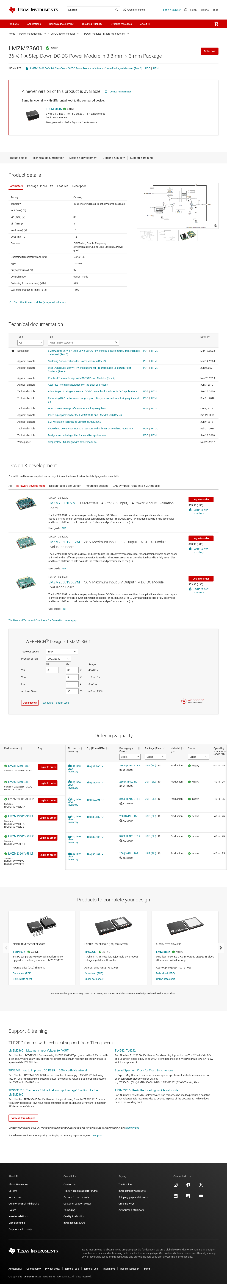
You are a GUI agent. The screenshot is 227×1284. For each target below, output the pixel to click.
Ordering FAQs (126, 1203)
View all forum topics (23, 1118)
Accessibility (15, 1268)
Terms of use (91, 1268)
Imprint (147, 1268)
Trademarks (108, 1268)
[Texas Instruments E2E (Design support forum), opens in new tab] (188, 1197)
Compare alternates (120, 91)
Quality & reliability (73, 1216)
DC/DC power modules (63, 33)
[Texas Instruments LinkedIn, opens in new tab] (175, 1197)
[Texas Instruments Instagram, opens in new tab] (175, 1186)
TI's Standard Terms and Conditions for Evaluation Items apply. (43, 620)
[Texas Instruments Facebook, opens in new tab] (188, 1186)
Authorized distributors (131, 1210)
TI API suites (125, 1184)
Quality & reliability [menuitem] (92, 24)
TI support (96, 1135)
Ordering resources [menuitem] (121, 24)
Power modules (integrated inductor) (104, 33)
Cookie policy (33, 1268)
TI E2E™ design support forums (80, 1190)
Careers (13, 1190)
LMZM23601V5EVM (64, 582)
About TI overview (18, 1184)
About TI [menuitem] (145, 24)
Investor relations (18, 1216)
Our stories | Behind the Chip (24, 1203)
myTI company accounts (132, 1190)
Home (12, 33)
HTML (156, 68)
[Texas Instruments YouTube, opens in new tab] (201, 1197)
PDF (147, 68)
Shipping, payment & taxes (133, 1197)
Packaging (69, 1210)
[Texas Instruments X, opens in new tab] (201, 1186)
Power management (30, 33)
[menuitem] (216, 24)
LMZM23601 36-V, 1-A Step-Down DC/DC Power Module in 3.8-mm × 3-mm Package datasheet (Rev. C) (86, 68)
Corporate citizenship (20, 1229)
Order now (209, 51)
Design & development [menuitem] (61, 24)
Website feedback (129, 1268)
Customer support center (77, 1203)
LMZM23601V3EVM (64, 542)
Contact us (69, 1184)
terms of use (132, 1127)
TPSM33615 (54, 109)
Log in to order (201, 499)
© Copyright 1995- (21, 1276)
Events (12, 1210)
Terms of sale (72, 1268)
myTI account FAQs (74, 1222)
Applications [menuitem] (34, 24)
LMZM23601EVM (62, 503)
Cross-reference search (76, 1197)
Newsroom (15, 1197)
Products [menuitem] (14, 24)
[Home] (33, 10)
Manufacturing (17, 1222)
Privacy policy (52, 1268)
